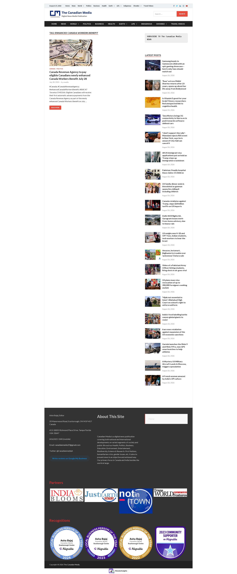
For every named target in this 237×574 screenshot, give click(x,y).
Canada (52, 69)
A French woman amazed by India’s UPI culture (173, 377)
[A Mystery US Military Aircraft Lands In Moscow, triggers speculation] (152, 361)
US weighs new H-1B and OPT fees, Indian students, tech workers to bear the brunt (174, 237)
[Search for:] (171, 14)
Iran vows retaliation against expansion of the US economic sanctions (173, 332)
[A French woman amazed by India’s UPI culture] (152, 376)
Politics (88, 6)
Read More (55, 107)
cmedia (66, 82)
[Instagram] (183, 6)
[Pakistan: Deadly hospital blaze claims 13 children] (152, 170)
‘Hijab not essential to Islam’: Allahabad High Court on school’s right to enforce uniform (174, 301)
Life (118, 6)
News (74, 6)
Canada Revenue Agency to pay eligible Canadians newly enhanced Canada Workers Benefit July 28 (69, 75)
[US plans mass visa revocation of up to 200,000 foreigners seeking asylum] (152, 280)
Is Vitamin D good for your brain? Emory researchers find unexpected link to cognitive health (174, 102)
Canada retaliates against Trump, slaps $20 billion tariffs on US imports (174, 203)
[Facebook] (174, 6)
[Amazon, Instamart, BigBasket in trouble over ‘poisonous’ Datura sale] (152, 251)
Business (97, 6)
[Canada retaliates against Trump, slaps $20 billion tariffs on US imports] (152, 201)
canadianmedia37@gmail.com (67, 445)
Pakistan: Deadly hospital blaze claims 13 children (174, 171)
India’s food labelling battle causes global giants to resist (174, 317)
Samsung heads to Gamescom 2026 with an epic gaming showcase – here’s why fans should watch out (173, 66)
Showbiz (136, 6)
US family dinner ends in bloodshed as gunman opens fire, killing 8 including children (173, 188)
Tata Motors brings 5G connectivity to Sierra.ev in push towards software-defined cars (174, 119)
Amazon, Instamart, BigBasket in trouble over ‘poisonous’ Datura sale (174, 253)
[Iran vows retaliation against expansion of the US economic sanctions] (152, 329)
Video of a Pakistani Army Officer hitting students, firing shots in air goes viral (174, 268)
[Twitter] (177, 6)
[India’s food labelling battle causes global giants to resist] (152, 315)
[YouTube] (186, 6)
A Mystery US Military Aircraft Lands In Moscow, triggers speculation (174, 364)
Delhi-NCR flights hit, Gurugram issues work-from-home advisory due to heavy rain (173, 220)
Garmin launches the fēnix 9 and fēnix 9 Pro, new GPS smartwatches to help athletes (175, 348)
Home (67, 6)
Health (104, 6)
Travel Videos (148, 6)
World (80, 6)
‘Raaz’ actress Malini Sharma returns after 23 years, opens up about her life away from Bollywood (174, 85)
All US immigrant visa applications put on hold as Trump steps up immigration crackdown (174, 157)
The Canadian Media (71, 565)
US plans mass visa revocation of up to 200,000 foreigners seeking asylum (174, 284)
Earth (111, 6)
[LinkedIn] (180, 6)
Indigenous (127, 6)
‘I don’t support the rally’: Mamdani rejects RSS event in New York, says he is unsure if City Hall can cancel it (174, 138)
